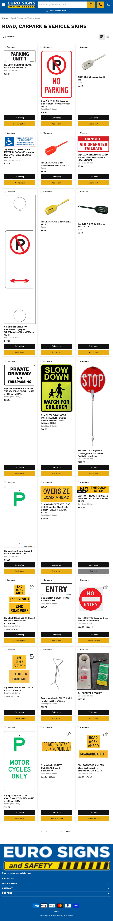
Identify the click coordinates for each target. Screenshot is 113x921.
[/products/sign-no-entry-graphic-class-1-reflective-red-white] (93, 599)
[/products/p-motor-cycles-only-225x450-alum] (20, 762)
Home (5, 18)
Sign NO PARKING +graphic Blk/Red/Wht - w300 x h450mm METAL (55, 104)
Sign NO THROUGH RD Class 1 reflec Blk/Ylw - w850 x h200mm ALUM (93, 498)
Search (57, 912)
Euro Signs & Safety (12, 70)
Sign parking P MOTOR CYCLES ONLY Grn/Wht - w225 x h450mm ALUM (19, 798)
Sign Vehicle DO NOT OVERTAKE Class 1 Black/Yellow (51, 768)
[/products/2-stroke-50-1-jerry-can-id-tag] (93, 62)
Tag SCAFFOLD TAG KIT (90, 693)
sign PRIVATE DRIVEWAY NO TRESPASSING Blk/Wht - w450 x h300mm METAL (19, 391)
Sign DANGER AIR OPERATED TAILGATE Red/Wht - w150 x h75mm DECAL (93, 157)
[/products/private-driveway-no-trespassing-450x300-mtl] (20, 375)
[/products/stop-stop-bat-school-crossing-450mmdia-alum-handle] (93, 406)
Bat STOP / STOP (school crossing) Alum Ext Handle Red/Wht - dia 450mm (90, 453)
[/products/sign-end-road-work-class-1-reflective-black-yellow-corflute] (20, 599)
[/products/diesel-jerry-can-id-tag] (56, 207)
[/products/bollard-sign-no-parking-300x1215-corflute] (20, 259)
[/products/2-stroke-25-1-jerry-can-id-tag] (93, 208)
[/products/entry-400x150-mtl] (56, 589)
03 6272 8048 (100, 5)
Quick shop (19, 118)
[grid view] (102, 37)
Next (68, 831)
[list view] (108, 37)
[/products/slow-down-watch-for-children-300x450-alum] (56, 388)
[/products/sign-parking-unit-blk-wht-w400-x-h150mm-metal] (20, 56)
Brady (80, 82)
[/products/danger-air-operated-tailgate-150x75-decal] (93, 144)
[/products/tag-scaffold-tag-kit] (93, 671)
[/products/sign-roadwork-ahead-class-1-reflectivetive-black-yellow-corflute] (93, 746)
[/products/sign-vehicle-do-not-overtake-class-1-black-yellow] (56, 746)
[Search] (91, 5)
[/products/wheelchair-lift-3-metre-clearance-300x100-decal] (20, 141)
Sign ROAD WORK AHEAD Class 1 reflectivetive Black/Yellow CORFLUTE (91, 768)
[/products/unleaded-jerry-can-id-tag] (56, 148)
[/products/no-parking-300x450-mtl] (56, 74)
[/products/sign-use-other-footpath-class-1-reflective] (20, 669)
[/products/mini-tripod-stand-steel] (56, 674)
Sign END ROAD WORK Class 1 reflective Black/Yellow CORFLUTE (19, 621)
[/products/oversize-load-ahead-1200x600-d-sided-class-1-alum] (56, 494)
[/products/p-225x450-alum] (20, 517)
